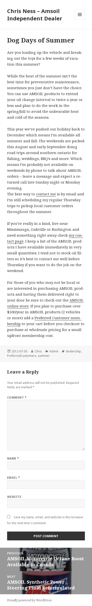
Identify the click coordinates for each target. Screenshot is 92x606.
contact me (46, 193)
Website (14, 497)
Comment (16, 397)
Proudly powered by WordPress (29, 600)
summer (44, 356)
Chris (38, 351)
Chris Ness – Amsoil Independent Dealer (34, 14)
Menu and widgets (80, 19)
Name (13, 458)
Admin (53, 351)
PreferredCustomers (21, 356)
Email (13, 478)
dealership (73, 351)
